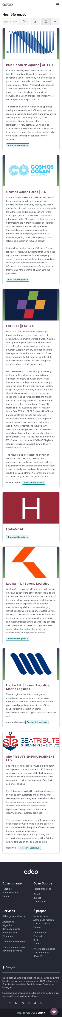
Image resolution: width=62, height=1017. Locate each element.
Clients (37, 943)
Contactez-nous (42, 923)
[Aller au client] (31, 43)
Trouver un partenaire (13, 947)
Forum (5, 896)
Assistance (8, 921)
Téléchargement (42, 888)
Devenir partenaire (12, 950)
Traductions (39, 901)
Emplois (37, 927)
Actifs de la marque (43, 920)
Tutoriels (7, 888)
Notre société (40, 916)
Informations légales (44, 949)
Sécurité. (38, 956)
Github (36, 894)
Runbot (37, 898)
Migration (7, 925)
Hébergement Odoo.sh (14, 916)
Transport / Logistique (18, 145)
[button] (57, 4)
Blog (35, 940)
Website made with (27, 1013)
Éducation (7, 936)
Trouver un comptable (14, 941)
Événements (39, 932)
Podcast (37, 936)
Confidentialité (41, 952)
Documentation (10, 892)
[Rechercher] (24, 21)
